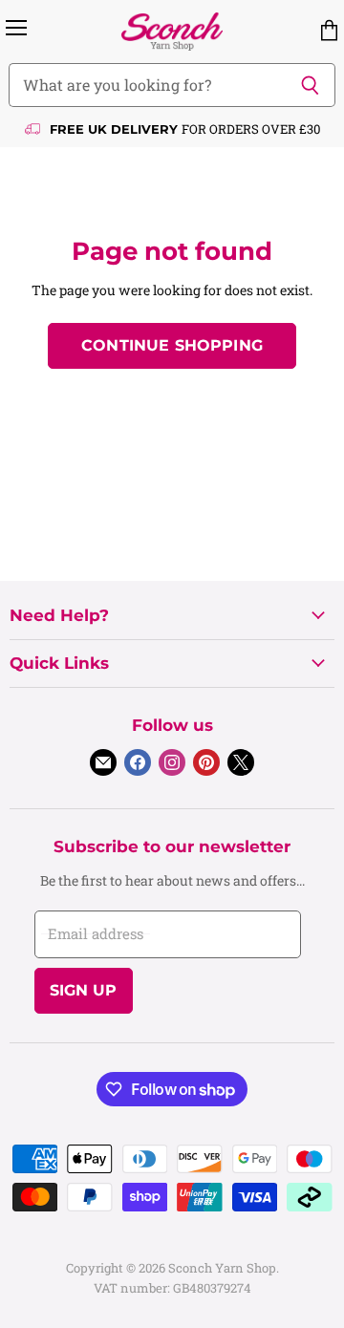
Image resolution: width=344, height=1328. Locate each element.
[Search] (310, 85)
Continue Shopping (172, 345)
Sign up (84, 990)
